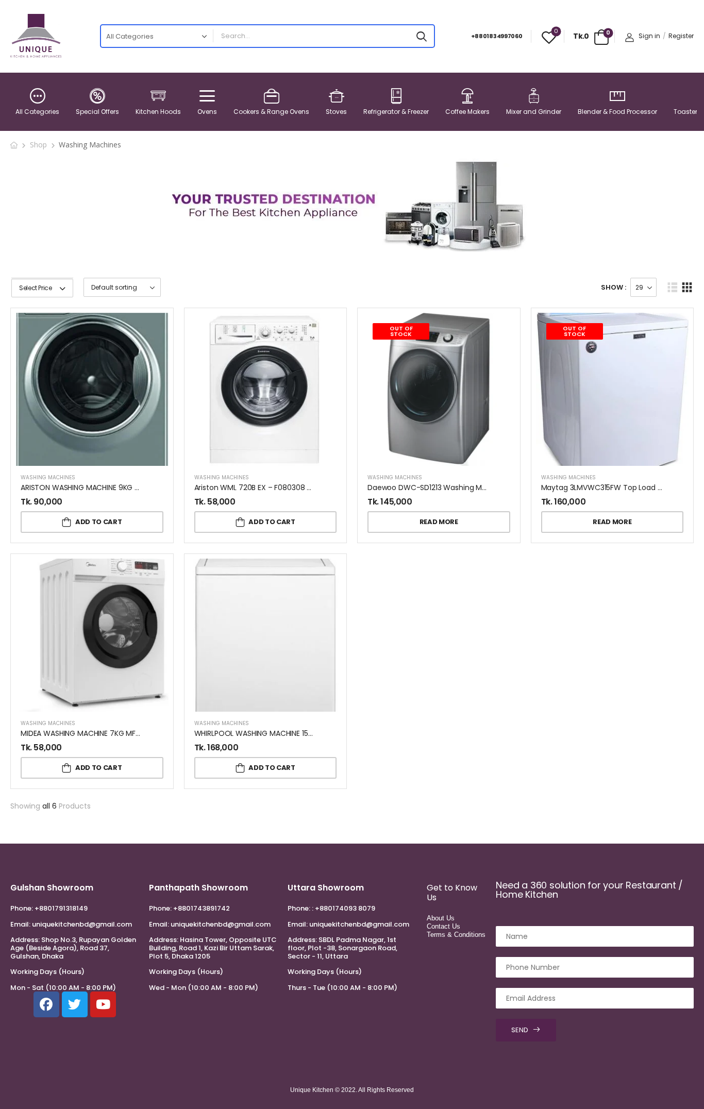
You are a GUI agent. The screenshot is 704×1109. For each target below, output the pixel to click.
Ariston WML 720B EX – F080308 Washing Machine (282, 487)
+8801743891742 (201, 908)
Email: (20, 924)
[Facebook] (46, 1004)
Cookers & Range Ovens (271, 111)
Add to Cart (98, 522)
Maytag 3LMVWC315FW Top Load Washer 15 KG (622, 487)
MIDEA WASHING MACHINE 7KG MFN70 (85, 733)
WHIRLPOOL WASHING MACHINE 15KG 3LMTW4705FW (284, 733)
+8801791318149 (61, 908)
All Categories (37, 111)
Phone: (21, 908)
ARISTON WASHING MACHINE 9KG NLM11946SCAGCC (109, 487)
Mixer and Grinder (533, 111)
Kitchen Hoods (158, 111)
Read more (439, 522)
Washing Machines (48, 477)
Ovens (207, 111)
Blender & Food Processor (617, 111)
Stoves (336, 111)
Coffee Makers (467, 111)
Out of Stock (401, 331)
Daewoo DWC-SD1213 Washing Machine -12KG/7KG (456, 487)
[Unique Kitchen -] (36, 36)
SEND (519, 1030)
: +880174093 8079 (343, 908)
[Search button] (421, 36)
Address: (25, 940)
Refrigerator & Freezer (396, 111)
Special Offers (97, 111)
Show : (613, 287)
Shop (38, 144)
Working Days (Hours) (47, 972)
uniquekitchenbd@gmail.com (82, 924)
